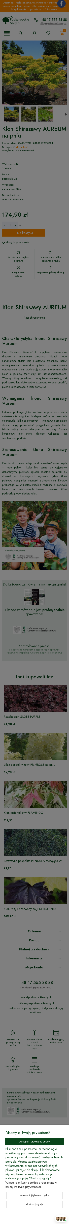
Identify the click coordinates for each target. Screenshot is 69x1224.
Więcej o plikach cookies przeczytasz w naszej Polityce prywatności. (31, 1184)
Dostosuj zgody (34, 1204)
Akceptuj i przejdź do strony (34, 1141)
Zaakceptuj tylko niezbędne (34, 1195)
